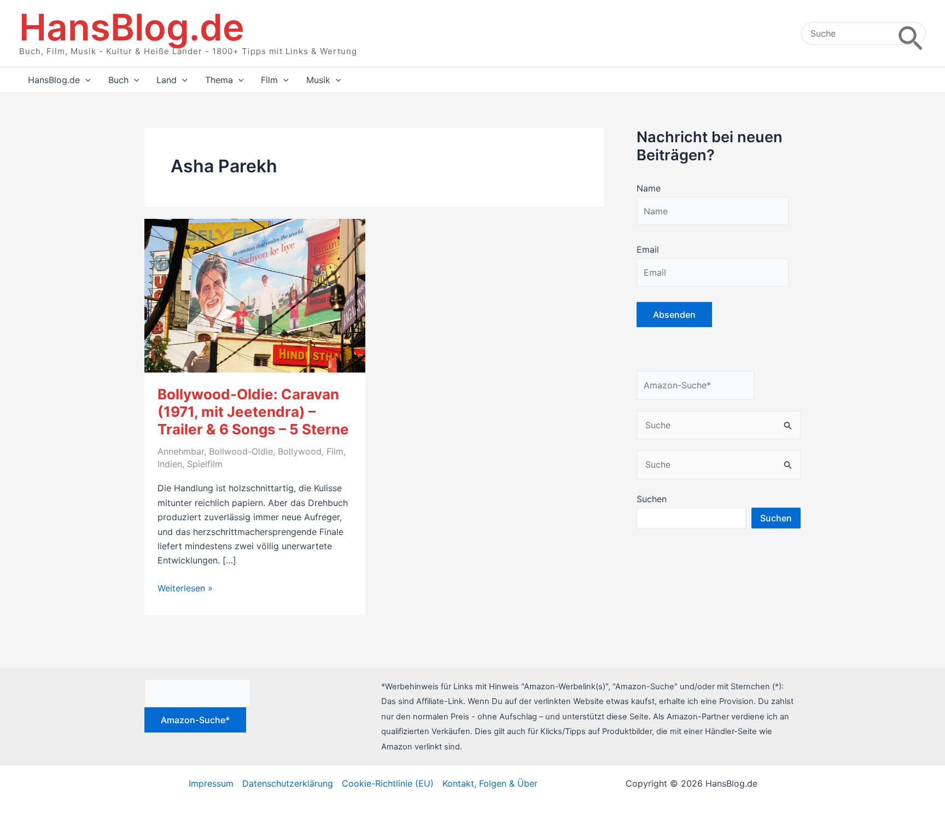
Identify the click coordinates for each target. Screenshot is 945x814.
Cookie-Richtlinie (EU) (388, 783)
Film (334, 451)
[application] (85, 79)
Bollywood (300, 451)
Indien (170, 463)
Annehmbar (181, 451)
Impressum (211, 783)
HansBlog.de (131, 27)
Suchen (652, 498)
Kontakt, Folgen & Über (490, 783)
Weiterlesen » (185, 588)
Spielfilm (205, 463)
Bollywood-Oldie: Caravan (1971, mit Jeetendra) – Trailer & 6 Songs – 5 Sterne (253, 412)
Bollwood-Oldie (241, 451)
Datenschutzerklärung (287, 783)
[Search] (910, 33)
